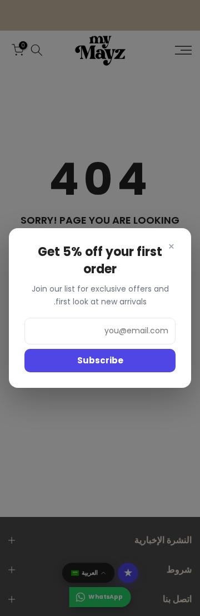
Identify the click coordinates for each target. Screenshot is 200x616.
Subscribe (100, 360)
